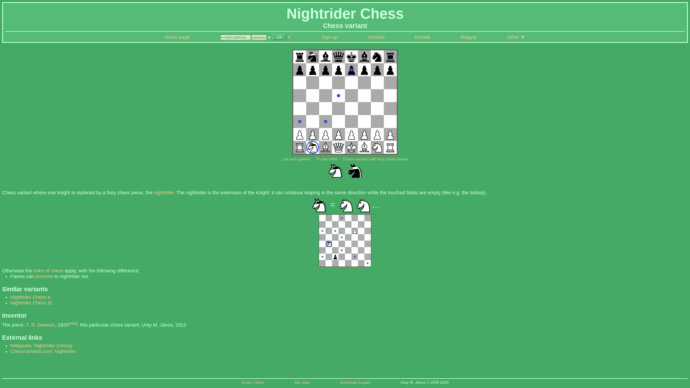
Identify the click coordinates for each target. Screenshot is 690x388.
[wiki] (72, 323)
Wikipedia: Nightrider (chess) (41, 345)
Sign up (329, 37)
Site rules (302, 382)
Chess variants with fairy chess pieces (375, 159)
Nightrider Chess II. (31, 297)
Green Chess (252, 382)
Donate (422, 37)
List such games (296, 159)
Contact (376, 37)
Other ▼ (516, 37)
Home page (177, 37)
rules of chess (48, 270)
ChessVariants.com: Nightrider (43, 351)
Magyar (469, 37)
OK (279, 37)
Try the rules (326, 159)
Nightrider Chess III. (31, 303)
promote (44, 276)
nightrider (164, 192)
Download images (355, 382)
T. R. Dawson (40, 325)
